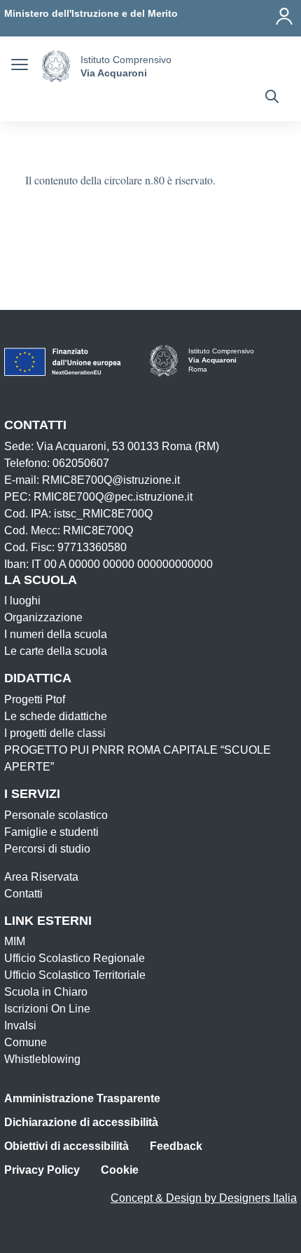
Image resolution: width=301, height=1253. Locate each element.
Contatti (23, 894)
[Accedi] (284, 16)
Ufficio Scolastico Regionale (74, 958)
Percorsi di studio (47, 849)
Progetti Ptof (34, 699)
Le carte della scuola (55, 651)
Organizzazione (43, 617)
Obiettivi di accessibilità (66, 1146)
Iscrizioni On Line (47, 1009)
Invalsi (20, 1025)
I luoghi (22, 601)
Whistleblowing (42, 1059)
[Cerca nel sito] (272, 98)
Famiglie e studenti (51, 832)
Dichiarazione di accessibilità (81, 1122)
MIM (14, 941)
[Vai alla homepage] (56, 66)
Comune (25, 1042)
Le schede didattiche (55, 716)
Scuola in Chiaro (46, 992)
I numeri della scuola (55, 634)
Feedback (176, 1146)
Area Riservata (41, 877)
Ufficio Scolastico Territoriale (75, 975)
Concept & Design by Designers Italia (204, 1198)
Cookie (120, 1170)
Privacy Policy (42, 1170)
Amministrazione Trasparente (82, 1098)
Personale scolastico (56, 815)
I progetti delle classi (55, 733)
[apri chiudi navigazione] (19, 66)
